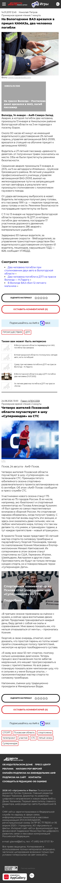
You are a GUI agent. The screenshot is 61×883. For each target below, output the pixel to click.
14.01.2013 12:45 (8, 12)
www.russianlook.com (19, 77)
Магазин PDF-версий (29, 768)
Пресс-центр (43, 764)
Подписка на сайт (14, 777)
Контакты (34, 777)
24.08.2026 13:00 (9, 401)
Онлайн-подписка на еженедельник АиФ (29, 773)
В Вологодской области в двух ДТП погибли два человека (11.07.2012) (35, 375)
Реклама (7, 768)
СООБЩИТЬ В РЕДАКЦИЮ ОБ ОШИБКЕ (24, 781)
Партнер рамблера (28, 868)
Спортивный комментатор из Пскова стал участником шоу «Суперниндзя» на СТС (27, 590)
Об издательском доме (17, 764)
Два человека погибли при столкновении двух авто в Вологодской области (28, 270)
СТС (3, 461)
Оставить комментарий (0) (30, 309)
